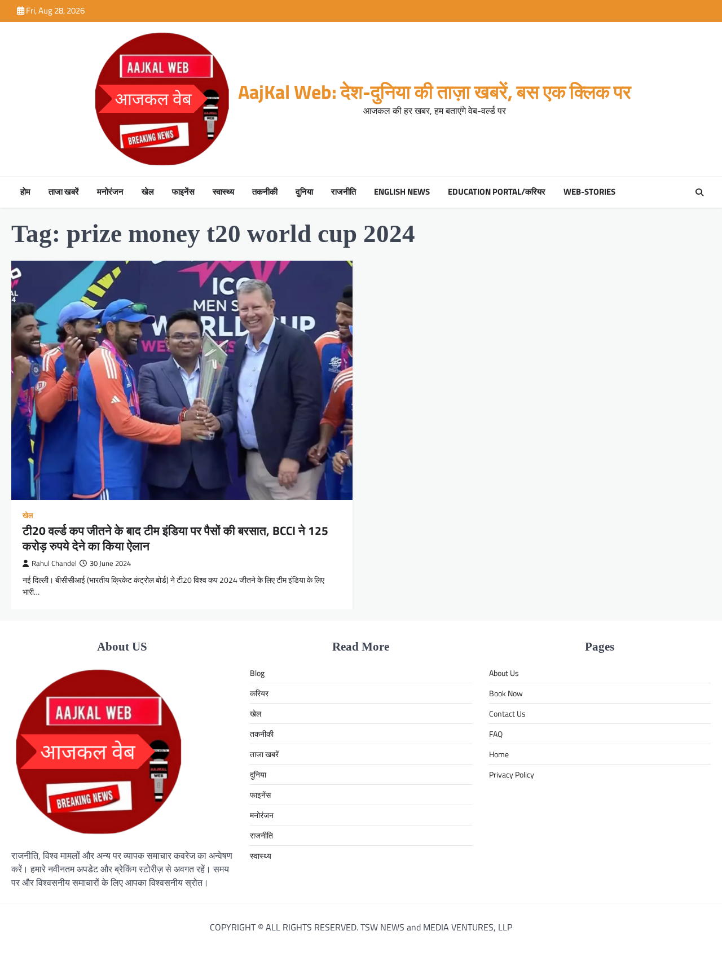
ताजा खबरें (64, 192)
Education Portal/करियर (496, 192)
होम (25, 192)
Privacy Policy (511, 774)
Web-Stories (589, 192)
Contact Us (507, 713)
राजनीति (343, 192)
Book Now (506, 693)
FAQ (496, 734)
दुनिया (304, 192)
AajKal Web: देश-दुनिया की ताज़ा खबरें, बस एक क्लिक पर (434, 91)
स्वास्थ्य (223, 192)
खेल (148, 192)
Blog (257, 673)
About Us (504, 673)
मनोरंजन (110, 192)
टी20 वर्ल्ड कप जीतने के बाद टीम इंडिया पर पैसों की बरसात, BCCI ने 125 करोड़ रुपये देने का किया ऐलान (175, 538)
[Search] (699, 192)
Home (499, 754)
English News (402, 192)
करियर (259, 693)
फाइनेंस (183, 192)
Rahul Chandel (54, 563)
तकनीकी (265, 192)
